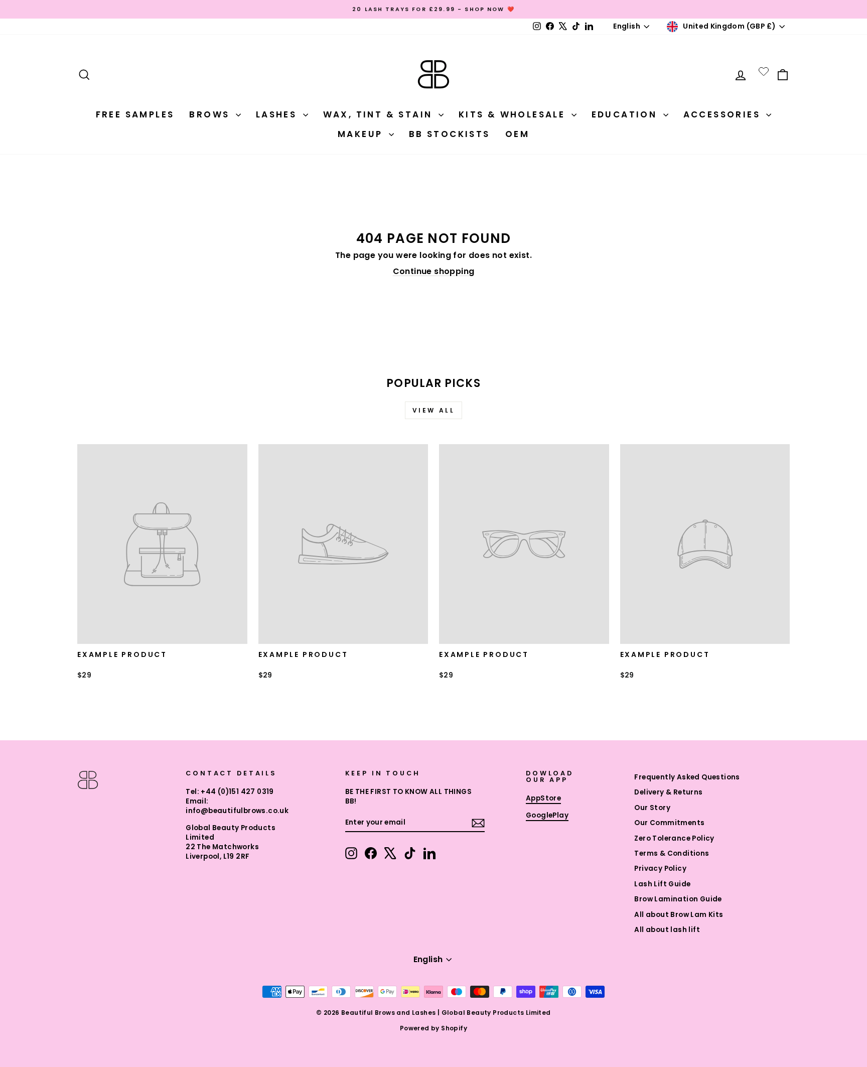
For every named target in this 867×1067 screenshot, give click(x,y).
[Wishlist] (764, 71)
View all (433, 410)
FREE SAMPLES (135, 114)
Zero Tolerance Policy (674, 838)
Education (626, 114)
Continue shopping (434, 271)
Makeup (362, 134)
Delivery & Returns (668, 792)
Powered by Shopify (433, 1028)
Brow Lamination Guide (677, 899)
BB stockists (449, 134)
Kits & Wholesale (514, 114)
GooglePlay (547, 815)
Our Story (652, 808)
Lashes (278, 114)
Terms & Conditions (671, 853)
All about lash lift (667, 930)
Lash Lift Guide (662, 884)
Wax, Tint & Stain (379, 114)
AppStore (543, 798)
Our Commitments (669, 823)
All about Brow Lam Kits (678, 914)
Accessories (723, 114)
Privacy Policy (660, 868)
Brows (211, 114)
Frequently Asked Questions (687, 777)
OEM (517, 134)
